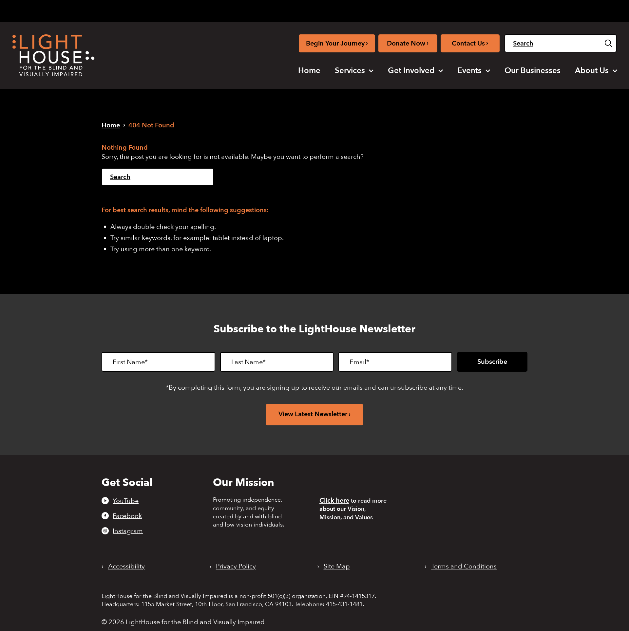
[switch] (584, 10)
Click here (334, 500)
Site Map (337, 566)
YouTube (126, 500)
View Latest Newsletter (312, 414)
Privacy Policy (236, 566)
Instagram (128, 531)
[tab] (522, 10)
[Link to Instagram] (476, 10)
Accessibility (126, 566)
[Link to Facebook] (466, 10)
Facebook (127, 515)
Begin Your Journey (337, 43)
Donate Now (408, 43)
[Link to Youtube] (455, 10)
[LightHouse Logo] (53, 55)
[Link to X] (489, 10)
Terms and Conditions (464, 566)
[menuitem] (309, 70)
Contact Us (470, 43)
